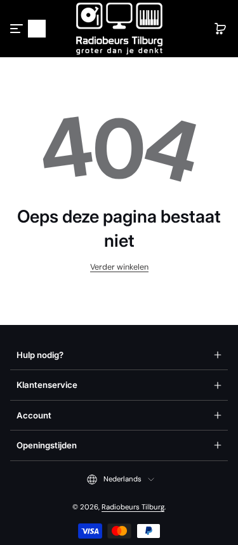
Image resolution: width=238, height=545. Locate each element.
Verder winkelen (119, 267)
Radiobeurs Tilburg (133, 507)
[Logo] (119, 28)
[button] (37, 29)
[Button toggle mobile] (17, 28)
